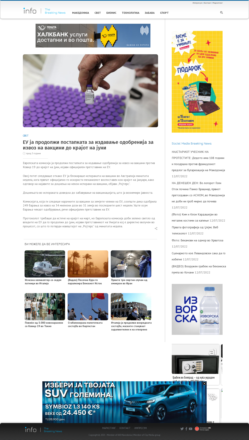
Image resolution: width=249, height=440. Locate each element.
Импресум (197, 3)
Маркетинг (218, 3)
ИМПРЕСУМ (140, 428)
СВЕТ (26, 135)
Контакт (207, 3)
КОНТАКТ (125, 428)
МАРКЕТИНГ (109, 428)
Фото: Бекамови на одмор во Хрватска (197, 240)
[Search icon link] (221, 13)
